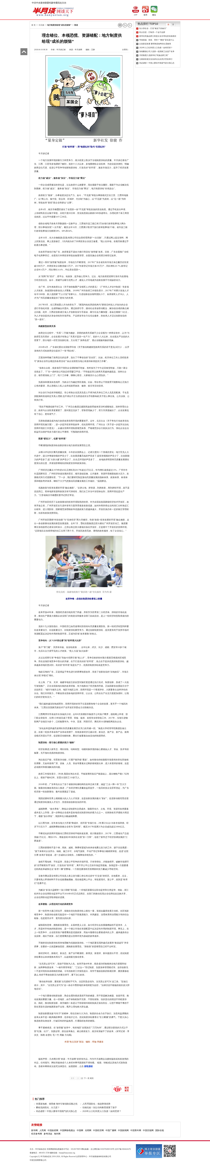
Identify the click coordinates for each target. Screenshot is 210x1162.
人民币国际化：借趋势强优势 (96, 1104)
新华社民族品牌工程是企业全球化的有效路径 (157, 36)
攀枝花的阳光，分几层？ (48, 1107)
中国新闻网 (123, 1130)
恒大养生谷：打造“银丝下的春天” (153, 28)
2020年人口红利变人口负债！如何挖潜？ (101, 1111)
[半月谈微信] (154, 9)
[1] (78, 1078)
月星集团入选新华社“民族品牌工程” (153, 55)
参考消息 (48, 1134)
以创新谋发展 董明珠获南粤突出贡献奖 (155, 44)
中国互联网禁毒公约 (38, 1160)
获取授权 (88, 1066)
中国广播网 (110, 1130)
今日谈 (41, 25)
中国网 (80, 1130)
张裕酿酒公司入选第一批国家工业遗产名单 (156, 51)
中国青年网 (135, 1130)
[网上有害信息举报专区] (149, 1151)
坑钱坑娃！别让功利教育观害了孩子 (99, 1107)
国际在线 (159, 1130)
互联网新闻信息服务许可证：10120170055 (64, 1149)
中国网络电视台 (67, 1130)
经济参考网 (36, 1134)
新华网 (34, 1130)
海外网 (57, 1134)
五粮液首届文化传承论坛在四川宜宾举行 (155, 59)
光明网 (88, 1130)
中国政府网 (53, 1130)
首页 (72, 1078)
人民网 (42, 1130)
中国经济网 (98, 1130)
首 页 (33, 25)
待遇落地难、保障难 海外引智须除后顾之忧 (56, 1104)
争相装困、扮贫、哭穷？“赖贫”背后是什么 (156, 40)
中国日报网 (148, 1130)
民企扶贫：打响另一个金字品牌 (152, 32)
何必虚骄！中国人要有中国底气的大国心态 (56, 1111)
